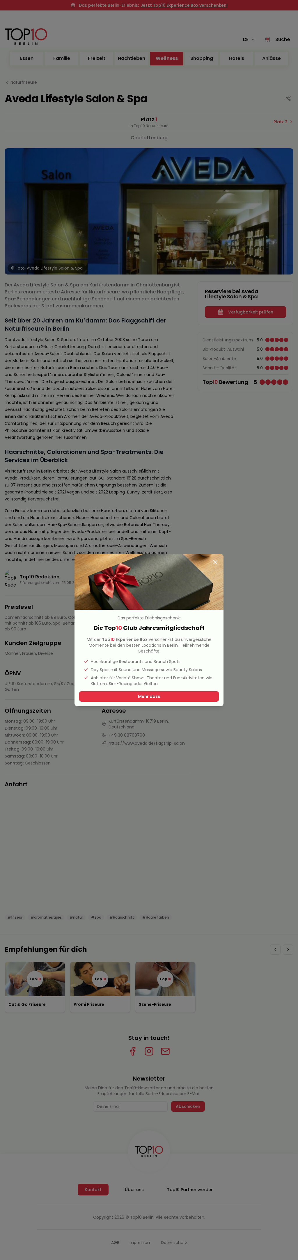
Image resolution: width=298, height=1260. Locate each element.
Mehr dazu (149, 696)
